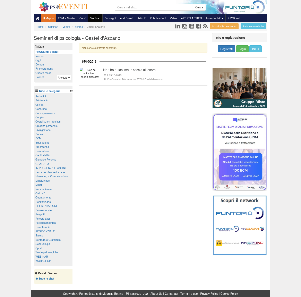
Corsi (82, 18)
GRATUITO (42, 164)
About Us (156, 293)
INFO (255, 49)
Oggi (38, 60)
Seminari (95, 18)
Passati (39, 77)
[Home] (37, 18)
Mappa (49, 18)
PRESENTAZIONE (46, 206)
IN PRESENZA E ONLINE (51, 168)
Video (173, 18)
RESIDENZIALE (45, 231)
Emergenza (42, 147)
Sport (38, 248)
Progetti (40, 214)
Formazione (42, 151)
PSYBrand (234, 18)
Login (242, 49)
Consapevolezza (45, 113)
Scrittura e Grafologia (48, 240)
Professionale (43, 210)
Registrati (226, 49)
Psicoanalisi (42, 218)
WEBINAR (41, 256)
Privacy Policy (209, 293)
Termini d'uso (189, 293)
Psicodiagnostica (45, 223)
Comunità (41, 109)
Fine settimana (44, 68)
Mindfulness (42, 180)
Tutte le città (46, 278)
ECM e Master (66, 18)
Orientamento (43, 197)
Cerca (199, 7)
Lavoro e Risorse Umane (50, 172)
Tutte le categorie (49, 91)
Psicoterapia (42, 227)
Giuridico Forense (45, 159)
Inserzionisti (213, 18)
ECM (38, 138)
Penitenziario (43, 202)
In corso (40, 56)
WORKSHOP (43, 261)
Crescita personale (46, 126)
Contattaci (171, 293)
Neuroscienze (43, 189)
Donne (39, 134)
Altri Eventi (126, 18)
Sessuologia (42, 244)
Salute (39, 235)
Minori (39, 185)
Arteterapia (41, 100)
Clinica (39, 105)
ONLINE (40, 193)
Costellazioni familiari (48, 121)
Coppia (39, 117)
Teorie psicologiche (46, 252)
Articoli (141, 18)
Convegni (110, 18)
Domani (39, 64)
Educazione (42, 142)
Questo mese (43, 73)
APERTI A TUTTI (191, 18)
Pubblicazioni (158, 18)
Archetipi (40, 96)
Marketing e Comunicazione (51, 176)
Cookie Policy (229, 293)
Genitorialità (42, 155)
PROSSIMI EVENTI (47, 52)
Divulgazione (43, 130)
